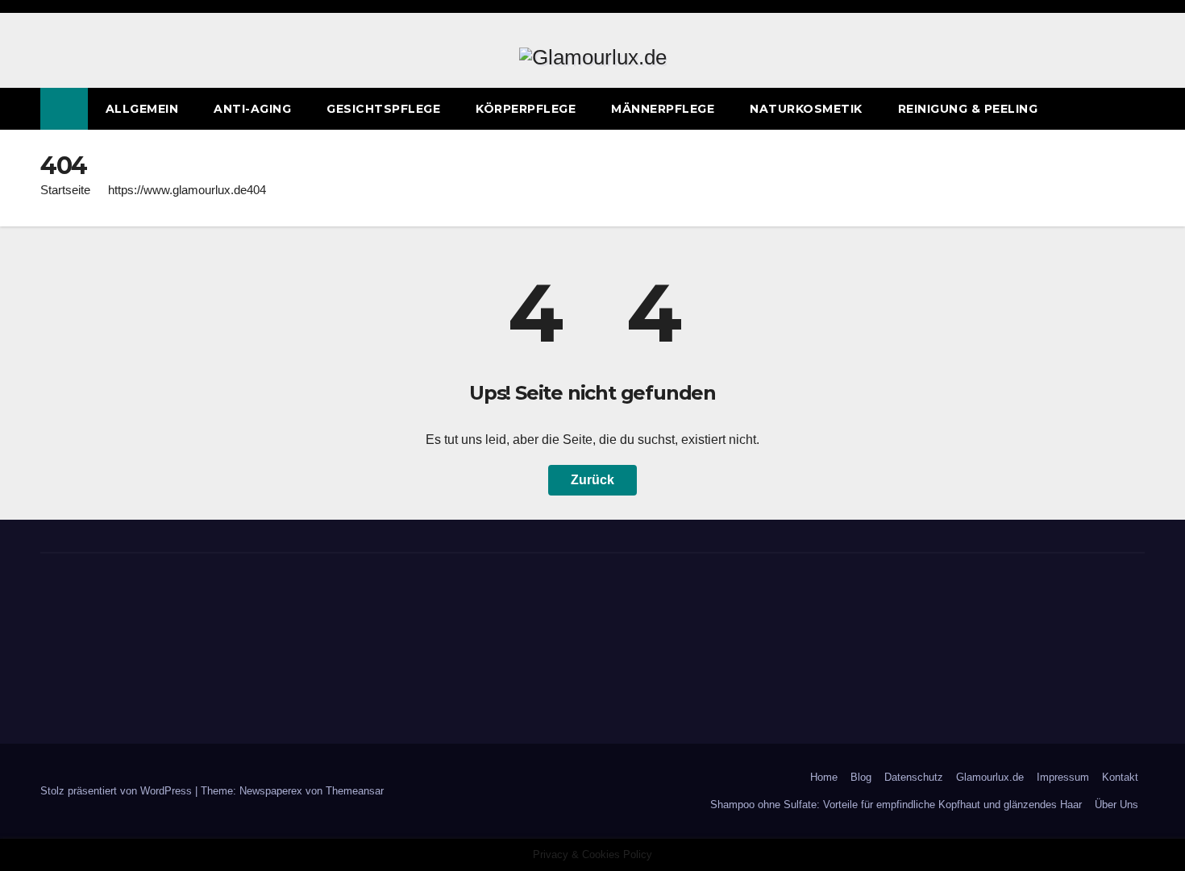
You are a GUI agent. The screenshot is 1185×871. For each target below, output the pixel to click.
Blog (860, 777)
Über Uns (1116, 804)
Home (824, 777)
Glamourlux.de (990, 777)
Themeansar (355, 791)
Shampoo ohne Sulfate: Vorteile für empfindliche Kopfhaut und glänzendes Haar (896, 804)
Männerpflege (662, 109)
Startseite (65, 190)
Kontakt (1120, 777)
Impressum (1063, 777)
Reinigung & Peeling (968, 109)
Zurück (592, 480)
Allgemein (142, 109)
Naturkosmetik (806, 109)
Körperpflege (526, 109)
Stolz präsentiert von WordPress (117, 791)
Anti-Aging (252, 109)
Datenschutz (913, 777)
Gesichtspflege (383, 109)
